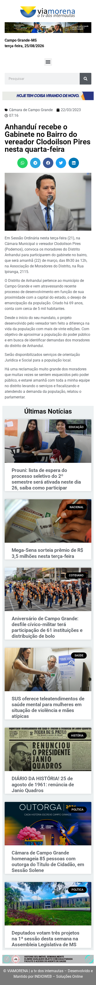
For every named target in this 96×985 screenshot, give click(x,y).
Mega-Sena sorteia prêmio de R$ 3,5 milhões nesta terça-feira (47, 553)
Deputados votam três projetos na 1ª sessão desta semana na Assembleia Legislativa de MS (45, 938)
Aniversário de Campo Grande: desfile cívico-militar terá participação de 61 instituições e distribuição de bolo (47, 627)
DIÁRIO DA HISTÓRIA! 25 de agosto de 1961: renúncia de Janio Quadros (43, 784)
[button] (48, 62)
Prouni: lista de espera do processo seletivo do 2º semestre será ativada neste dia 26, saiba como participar (46, 479)
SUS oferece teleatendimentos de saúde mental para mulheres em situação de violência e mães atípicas (48, 707)
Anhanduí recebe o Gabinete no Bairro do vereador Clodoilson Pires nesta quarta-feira (47, 138)
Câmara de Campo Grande (31, 110)
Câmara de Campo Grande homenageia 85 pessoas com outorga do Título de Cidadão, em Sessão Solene (48, 861)
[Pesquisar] (85, 79)
